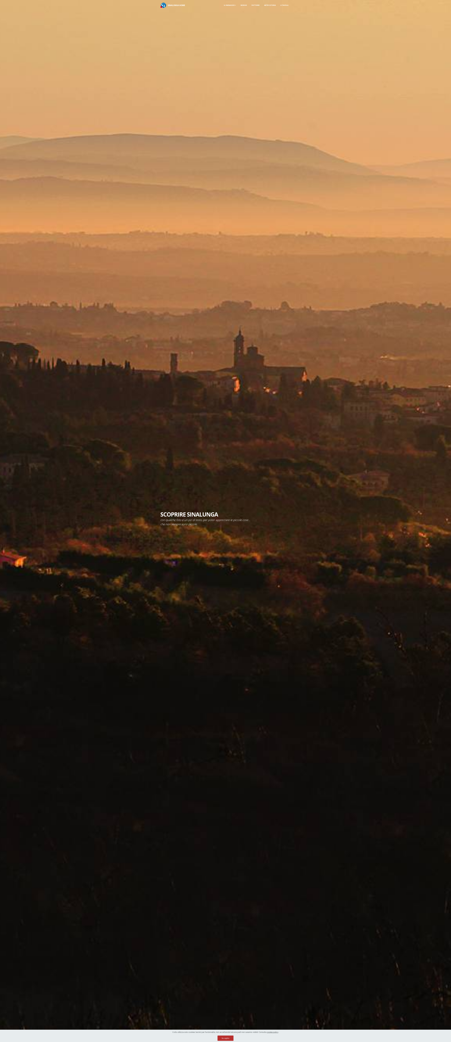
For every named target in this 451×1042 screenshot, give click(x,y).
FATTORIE (255, 5)
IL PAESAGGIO (229, 5)
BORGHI (244, 5)
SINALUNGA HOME (176, 5)
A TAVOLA (284, 5)
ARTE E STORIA (270, 5)
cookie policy (272, 1032)
